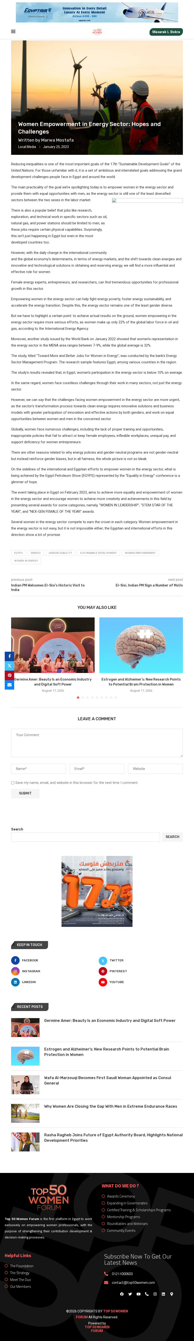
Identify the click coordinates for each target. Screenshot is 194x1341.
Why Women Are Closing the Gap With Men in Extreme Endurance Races (110, 1106)
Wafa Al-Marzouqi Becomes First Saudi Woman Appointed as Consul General (107, 1080)
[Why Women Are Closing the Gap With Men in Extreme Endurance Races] (25, 1113)
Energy (36, 553)
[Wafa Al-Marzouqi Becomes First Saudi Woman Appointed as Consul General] (25, 1084)
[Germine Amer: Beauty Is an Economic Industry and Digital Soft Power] (53, 645)
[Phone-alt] (146, 1294)
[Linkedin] (163, 1294)
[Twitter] (130, 1294)
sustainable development (98, 553)
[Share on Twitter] (9, 666)
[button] (17, 658)
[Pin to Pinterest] (9, 675)
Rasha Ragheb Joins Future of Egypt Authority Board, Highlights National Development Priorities (113, 1137)
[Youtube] (138, 1294)
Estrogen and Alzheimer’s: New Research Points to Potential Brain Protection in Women (106, 1052)
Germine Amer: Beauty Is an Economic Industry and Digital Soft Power (110, 1020)
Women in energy (26, 560)
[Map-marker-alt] (171, 1294)
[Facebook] (121, 1294)
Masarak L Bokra (166, 32)
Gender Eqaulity (60, 553)
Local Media (27, 147)
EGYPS (18, 553)
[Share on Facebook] (9, 656)
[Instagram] (155, 1294)
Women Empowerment (140, 553)
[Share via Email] (9, 685)
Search (17, 829)
